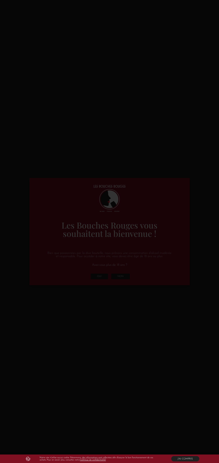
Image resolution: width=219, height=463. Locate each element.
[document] (109, 231)
